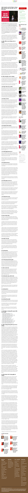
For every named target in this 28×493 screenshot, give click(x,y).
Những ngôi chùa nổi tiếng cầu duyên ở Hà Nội (24, 96)
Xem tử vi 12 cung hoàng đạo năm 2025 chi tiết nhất (24, 99)
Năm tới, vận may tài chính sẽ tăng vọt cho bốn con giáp (24, 48)
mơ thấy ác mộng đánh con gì (22, 156)
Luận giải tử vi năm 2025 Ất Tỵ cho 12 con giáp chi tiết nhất (24, 29)
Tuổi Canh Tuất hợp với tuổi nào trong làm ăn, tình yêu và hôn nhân (24, 69)
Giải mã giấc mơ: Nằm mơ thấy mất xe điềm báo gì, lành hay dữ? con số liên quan (24, 127)
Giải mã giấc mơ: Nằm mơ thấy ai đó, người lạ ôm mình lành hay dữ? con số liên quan (15, 444)
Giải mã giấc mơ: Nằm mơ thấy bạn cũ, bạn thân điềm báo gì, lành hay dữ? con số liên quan (24, 121)
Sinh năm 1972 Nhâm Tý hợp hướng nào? (24, 73)
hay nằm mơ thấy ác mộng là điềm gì (22, 160)
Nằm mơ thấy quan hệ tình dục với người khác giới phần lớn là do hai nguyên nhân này (6, 438)
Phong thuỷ (3, 470)
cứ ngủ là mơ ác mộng (22, 159)
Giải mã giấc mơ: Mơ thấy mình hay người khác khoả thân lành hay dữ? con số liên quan (6, 445)
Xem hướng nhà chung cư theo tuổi (23, 475)
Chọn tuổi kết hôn (10, 462)
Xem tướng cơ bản (4, 469)
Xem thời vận (16, 471)
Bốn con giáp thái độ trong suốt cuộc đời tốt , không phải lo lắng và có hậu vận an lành (24, 113)
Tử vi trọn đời (16, 463)
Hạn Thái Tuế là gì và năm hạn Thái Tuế (24, 92)
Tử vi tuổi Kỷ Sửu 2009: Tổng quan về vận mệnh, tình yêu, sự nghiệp (24, 78)
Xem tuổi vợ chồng (10, 463)
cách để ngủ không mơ (22, 162)
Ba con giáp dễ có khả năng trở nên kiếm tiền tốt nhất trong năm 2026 (24, 43)
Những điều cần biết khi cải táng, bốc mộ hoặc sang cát (24, 88)
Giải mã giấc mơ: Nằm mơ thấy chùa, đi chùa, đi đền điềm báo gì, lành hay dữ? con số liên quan (24, 137)
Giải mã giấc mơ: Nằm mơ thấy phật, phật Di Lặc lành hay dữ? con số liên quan (15, 438)
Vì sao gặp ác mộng (21, 154)
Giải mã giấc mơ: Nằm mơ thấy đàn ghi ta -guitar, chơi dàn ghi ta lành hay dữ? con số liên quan (15, 450)
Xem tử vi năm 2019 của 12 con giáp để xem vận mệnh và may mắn (24, 142)
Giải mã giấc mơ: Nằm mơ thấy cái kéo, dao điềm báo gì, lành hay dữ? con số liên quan (24, 83)
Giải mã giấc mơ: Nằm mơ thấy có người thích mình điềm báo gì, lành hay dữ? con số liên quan (24, 147)
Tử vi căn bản (3, 468)
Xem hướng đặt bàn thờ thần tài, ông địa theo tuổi (24, 484)
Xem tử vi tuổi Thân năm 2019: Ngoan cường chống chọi (24, 132)
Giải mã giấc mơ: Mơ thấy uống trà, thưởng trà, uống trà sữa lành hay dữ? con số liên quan (6, 451)
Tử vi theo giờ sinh (17, 468)
